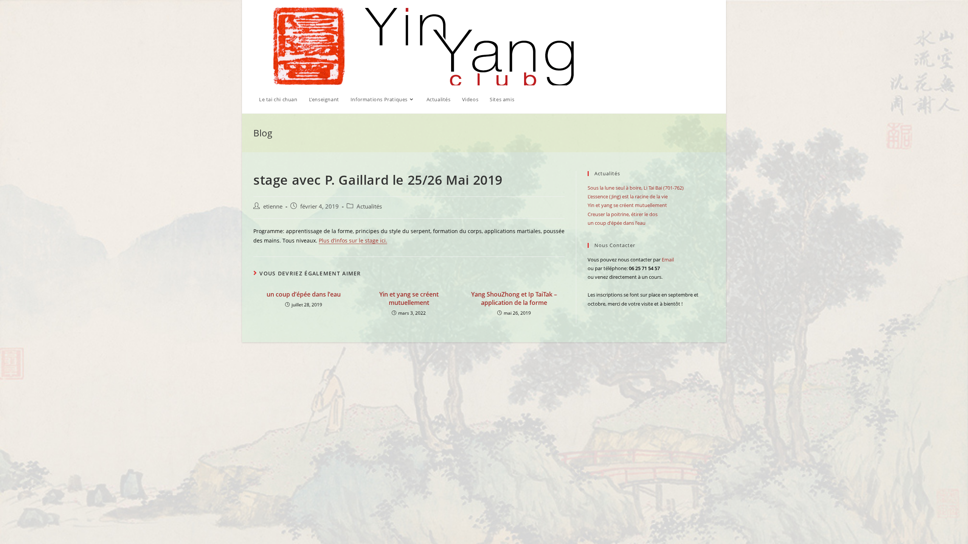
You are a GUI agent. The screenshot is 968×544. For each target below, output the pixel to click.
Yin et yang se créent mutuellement (409, 298)
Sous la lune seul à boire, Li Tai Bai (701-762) (636, 187)
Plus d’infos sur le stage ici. (353, 240)
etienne (272, 206)
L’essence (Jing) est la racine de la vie (628, 196)
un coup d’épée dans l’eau (304, 294)
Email (668, 259)
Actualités (369, 206)
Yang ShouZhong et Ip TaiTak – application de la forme (514, 298)
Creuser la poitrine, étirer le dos (623, 214)
